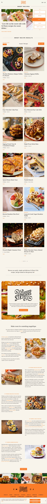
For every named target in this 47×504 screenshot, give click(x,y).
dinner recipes (5, 445)
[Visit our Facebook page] (13, 489)
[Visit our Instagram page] (30, 489)
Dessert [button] (39, 15)
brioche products (37, 369)
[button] (40, 9)
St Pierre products (4, 336)
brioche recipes (41, 374)
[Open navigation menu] (45, 2)
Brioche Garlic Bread (5, 461)
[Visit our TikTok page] (33, 489)
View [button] (4, 79)
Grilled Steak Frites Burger (10, 458)
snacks (8, 349)
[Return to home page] (23, 2)
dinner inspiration (8, 348)
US (43, 2)
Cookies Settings (35, 499)
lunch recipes (29, 421)
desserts (13, 349)
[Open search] (1, 2)
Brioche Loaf (11, 407)
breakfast (13, 346)
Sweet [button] (39, 19)
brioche (21, 331)
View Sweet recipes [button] (6, 31)
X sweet (4, 44)
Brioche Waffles (13, 410)
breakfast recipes (9, 400)
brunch (8, 343)
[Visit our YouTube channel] (16, 489)
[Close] (46, 501)
